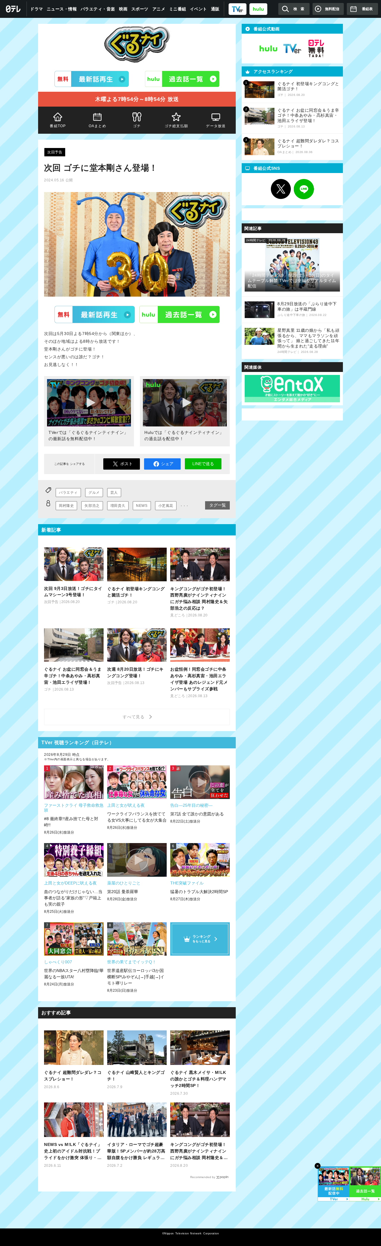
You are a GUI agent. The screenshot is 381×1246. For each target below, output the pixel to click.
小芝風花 (165, 506)
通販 (215, 9)
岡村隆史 (66, 506)
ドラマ (36, 9)
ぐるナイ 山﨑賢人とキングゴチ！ (136, 1075)
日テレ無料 (316, 48)
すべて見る (134, 716)
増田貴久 (117, 506)
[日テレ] (13, 8)
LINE (304, 189)
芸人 (114, 492)
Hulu (179, 314)
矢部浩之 (92, 506)
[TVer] (237, 9)
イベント (198, 9)
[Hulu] (182, 79)
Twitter (281, 189)
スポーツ (140, 9)
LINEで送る (203, 463)
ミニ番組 (177, 9)
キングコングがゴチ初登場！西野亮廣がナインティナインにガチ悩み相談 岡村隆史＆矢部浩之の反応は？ (199, 1151)
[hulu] (258, 9)
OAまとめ (97, 126)
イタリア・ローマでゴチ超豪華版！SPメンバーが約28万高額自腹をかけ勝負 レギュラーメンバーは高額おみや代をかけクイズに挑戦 (136, 1151)
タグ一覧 (217, 505)
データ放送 (216, 126)
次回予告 (54, 152)
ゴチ (137, 126)
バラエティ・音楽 (98, 9)
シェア (167, 463)
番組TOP (58, 126)
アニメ (158, 9)
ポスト (126, 463)
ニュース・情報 (62, 9)
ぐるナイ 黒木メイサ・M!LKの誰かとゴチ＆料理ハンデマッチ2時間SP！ (198, 1079)
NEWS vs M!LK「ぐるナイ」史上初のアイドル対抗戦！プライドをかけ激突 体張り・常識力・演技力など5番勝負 (73, 1151)
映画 (123, 9)
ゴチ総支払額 (176, 126)
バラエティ (68, 492)
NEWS (141, 506)
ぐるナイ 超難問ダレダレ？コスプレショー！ (73, 1075)
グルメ (94, 492)
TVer (94, 314)
